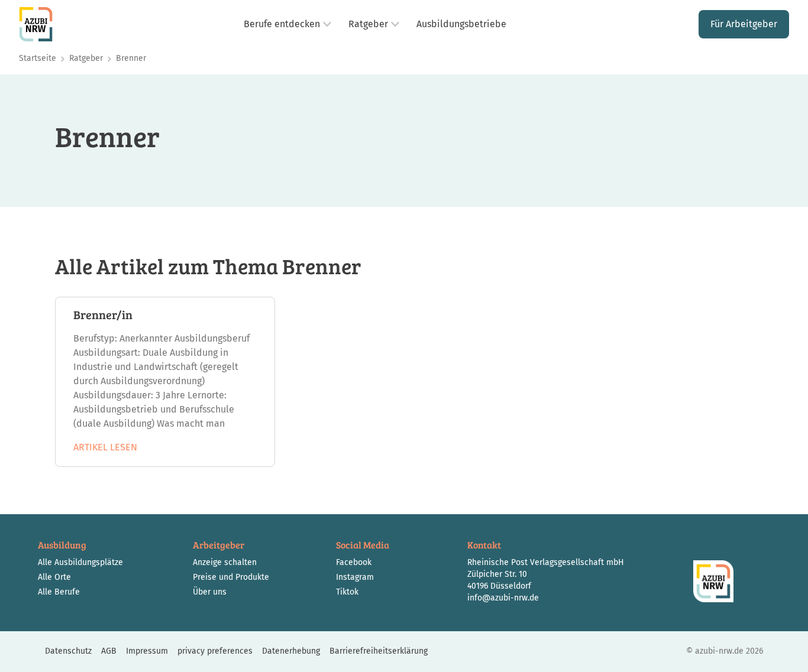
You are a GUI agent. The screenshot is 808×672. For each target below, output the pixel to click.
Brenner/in (102, 314)
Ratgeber (368, 24)
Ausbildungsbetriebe (461, 24)
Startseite (37, 58)
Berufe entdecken (282, 24)
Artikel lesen (105, 447)
